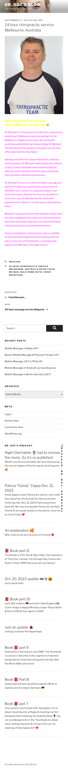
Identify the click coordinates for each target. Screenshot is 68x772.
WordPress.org (13, 433)
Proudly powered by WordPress (21, 764)
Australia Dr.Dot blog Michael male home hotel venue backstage (32, 272)
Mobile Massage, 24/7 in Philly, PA (23, 361)
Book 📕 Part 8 (17, 679)
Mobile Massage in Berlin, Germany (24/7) (28, 374)
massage (15, 262)
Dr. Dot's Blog (22, 4)
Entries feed (12, 420)
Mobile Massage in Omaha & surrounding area (30, 367)
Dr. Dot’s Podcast (19, 445)
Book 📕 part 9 (16, 647)
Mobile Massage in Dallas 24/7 (22, 348)
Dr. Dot (38, 20)
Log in (8, 414)
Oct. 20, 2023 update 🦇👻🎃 (28, 579)
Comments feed (14, 427)
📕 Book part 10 (17, 599)
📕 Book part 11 (17, 551)
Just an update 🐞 (19, 627)
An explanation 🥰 (19, 530)
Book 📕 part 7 (16, 704)
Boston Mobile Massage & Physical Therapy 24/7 (32, 354)
